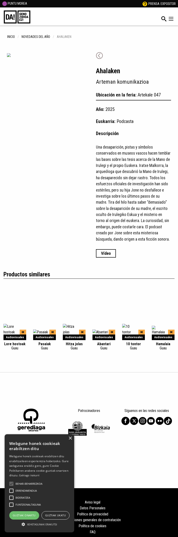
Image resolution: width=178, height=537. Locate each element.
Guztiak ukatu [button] (55, 515)
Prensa (153, 4)
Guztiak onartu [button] (24, 515)
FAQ (92, 532)
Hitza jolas (74, 346)
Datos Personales (92, 508)
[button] (11, 483)
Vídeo (106, 253)
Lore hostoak (14, 346)
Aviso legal (92, 502)
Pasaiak (44, 346)
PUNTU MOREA (17, 3)
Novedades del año (36, 37)
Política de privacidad (92, 514)
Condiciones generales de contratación (92, 520)
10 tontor (133, 346)
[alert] (39, 483)
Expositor (168, 4)
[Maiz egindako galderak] (145, 4)
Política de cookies (92, 526)
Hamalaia (163, 346)
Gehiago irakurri (29, 475)
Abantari (104, 346)
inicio (11, 37)
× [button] (70, 438)
